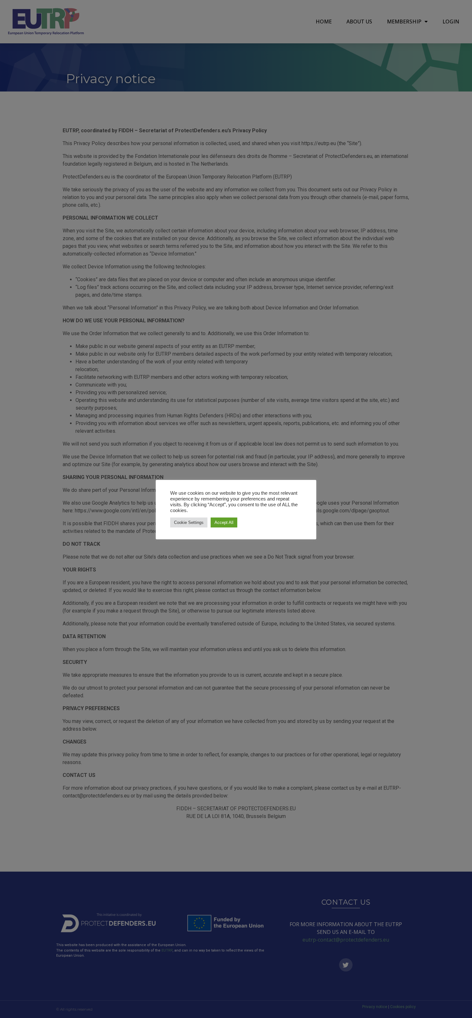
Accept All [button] (223, 522)
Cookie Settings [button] (189, 522)
